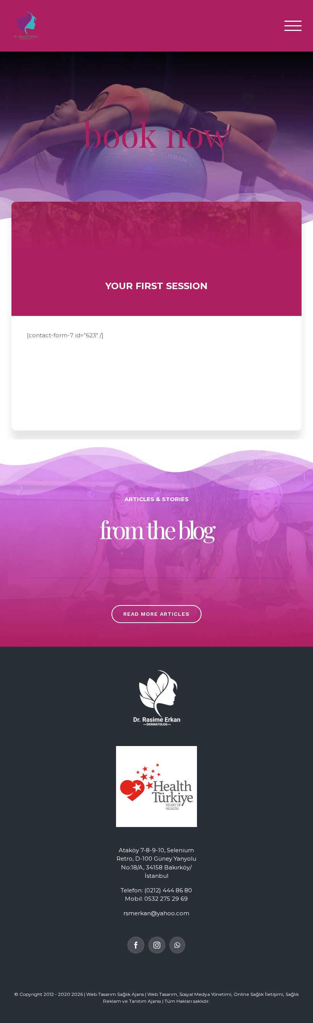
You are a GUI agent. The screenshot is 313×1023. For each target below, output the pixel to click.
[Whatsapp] (177, 945)
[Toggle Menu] (293, 26)
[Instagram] (156, 945)
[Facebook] (135, 945)
